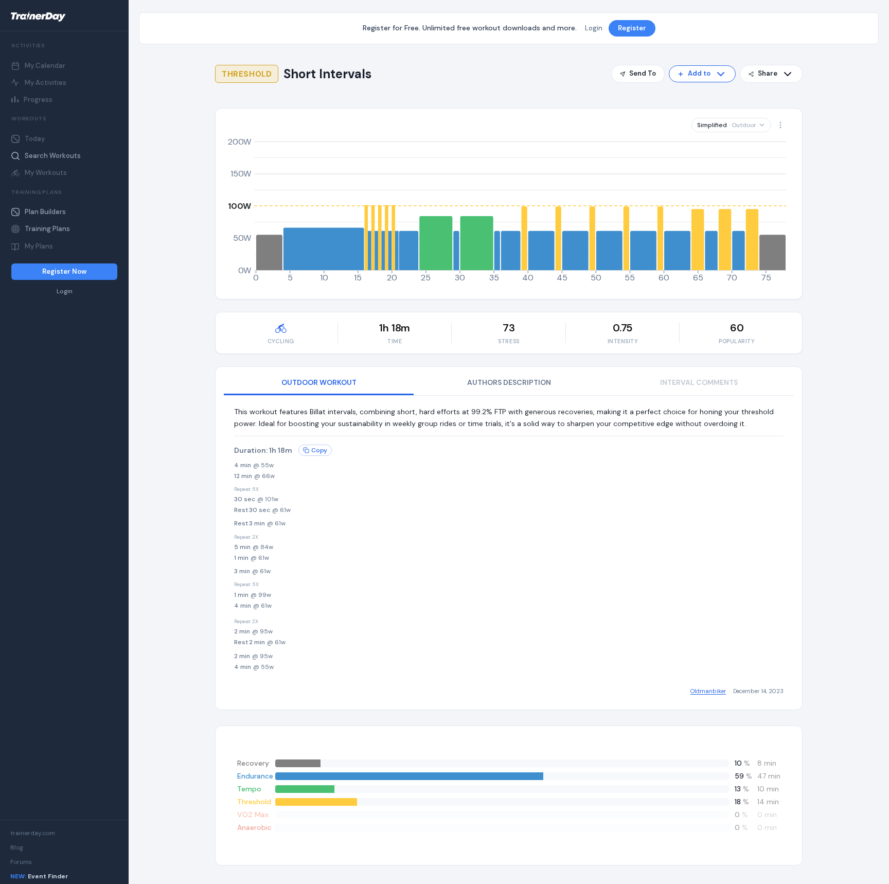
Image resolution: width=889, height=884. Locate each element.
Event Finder (39, 876)
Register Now (64, 271)
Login (65, 291)
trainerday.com (32, 833)
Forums (21, 862)
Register (632, 28)
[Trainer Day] (64, 16)
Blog (16, 847)
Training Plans (47, 228)
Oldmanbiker (708, 691)
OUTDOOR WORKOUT (319, 382)
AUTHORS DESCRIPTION (509, 382)
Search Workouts (53, 155)
